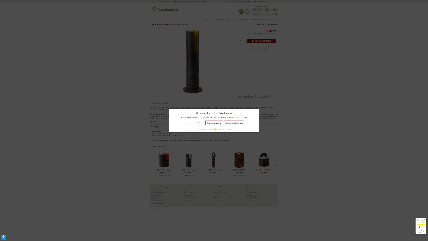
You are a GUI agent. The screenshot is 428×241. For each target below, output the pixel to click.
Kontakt (229, 129)
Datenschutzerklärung (216, 129)
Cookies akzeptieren (214, 123)
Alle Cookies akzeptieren (234, 123)
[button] (3, 237)
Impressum (202, 129)
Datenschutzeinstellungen (194, 123)
